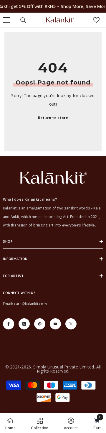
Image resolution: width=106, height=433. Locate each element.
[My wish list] (96, 20)
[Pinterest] (39, 323)
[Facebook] (8, 323)
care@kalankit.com (30, 303)
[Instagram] (24, 323)
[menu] (6, 19)
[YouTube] (55, 323)
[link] (71, 423)
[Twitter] (71, 323)
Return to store (53, 117)
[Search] (23, 20)
